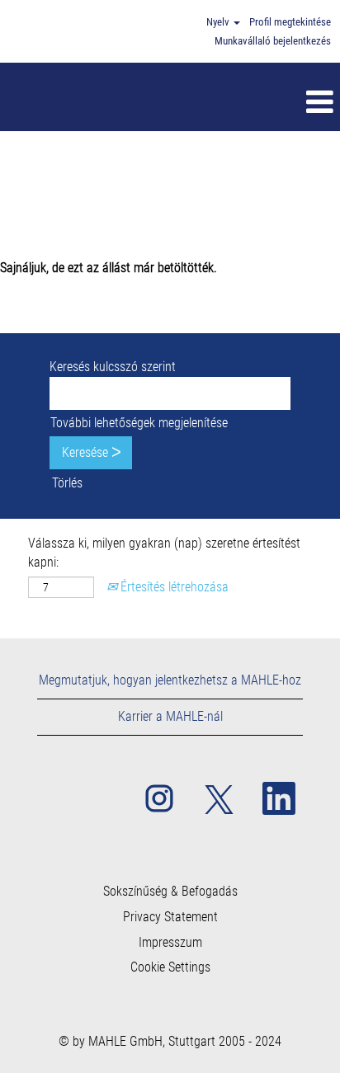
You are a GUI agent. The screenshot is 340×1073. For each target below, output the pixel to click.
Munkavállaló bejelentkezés (273, 41)
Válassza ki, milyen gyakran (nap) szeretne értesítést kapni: (164, 552)
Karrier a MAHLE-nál (170, 716)
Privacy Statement (170, 917)
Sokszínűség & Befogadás (170, 891)
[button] (204, 103)
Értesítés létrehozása (173, 587)
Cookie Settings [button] (170, 967)
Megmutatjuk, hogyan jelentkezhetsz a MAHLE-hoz (170, 680)
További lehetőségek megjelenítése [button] (139, 423)
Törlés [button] (67, 483)
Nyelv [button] (219, 22)
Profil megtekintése (290, 22)
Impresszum (170, 942)
